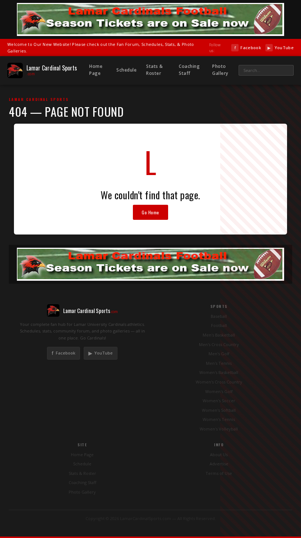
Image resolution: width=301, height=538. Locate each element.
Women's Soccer (219, 400)
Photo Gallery (220, 69)
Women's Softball (219, 410)
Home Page (95, 69)
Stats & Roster (154, 69)
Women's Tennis (219, 419)
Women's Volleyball (219, 429)
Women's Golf (219, 391)
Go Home (150, 212)
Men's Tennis (219, 363)
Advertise (219, 463)
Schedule (126, 70)
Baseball (219, 316)
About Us (219, 454)
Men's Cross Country (219, 344)
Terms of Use (219, 473)
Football (219, 325)
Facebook (248, 47)
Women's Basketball (218, 372)
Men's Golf (218, 353)
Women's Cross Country (219, 382)
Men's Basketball (219, 335)
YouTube (281, 47)
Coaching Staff (189, 69)
